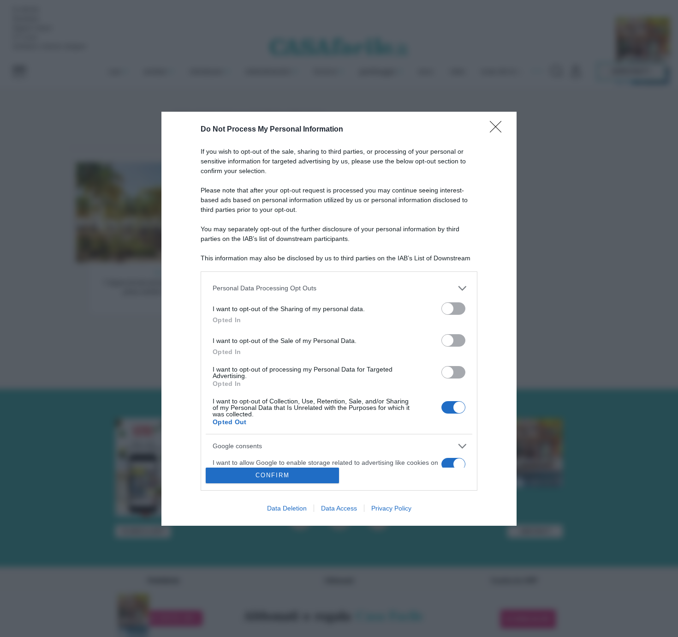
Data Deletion (287, 508)
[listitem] (339, 288)
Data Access (339, 508)
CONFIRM (273, 475)
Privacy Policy (391, 508)
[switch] (453, 308)
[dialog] (339, 319)
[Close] (498, 129)
